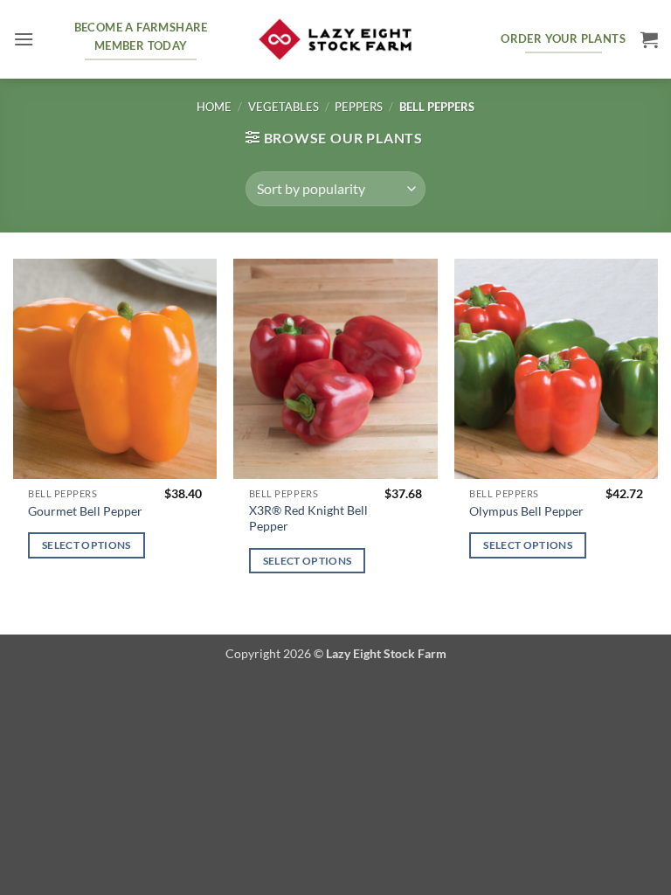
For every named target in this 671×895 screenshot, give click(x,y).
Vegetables (283, 107)
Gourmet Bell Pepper (85, 510)
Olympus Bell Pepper (526, 510)
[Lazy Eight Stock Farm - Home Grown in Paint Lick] (335, 39)
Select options (86, 545)
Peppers (359, 107)
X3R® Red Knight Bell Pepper (308, 518)
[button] (23, 38)
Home (214, 107)
